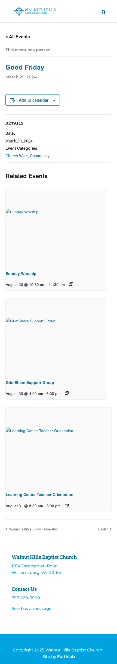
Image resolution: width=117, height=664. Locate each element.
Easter (103, 529)
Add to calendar (33, 100)
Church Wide (16, 155)
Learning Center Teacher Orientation (39, 494)
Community (40, 155)
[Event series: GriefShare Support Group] (67, 393)
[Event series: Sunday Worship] (71, 284)
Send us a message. (32, 608)
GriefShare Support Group (30, 382)
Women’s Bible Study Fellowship (33, 529)
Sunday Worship (21, 273)
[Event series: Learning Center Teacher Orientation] (67, 505)
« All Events (17, 36)
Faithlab (66, 656)
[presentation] (56, 228)
